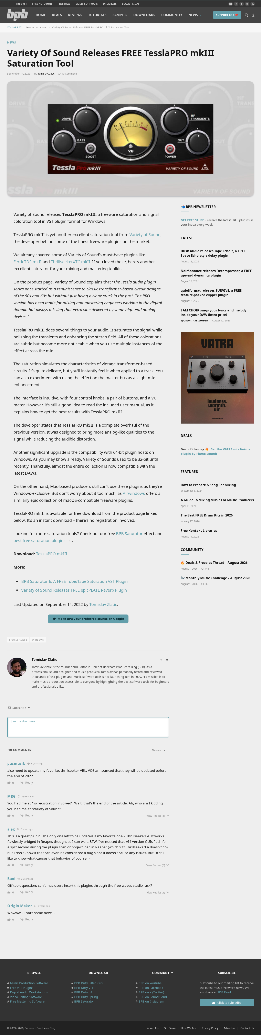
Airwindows (134, 493)
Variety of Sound (144, 234)
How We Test (189, 1028)
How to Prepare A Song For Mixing (208, 485)
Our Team (170, 1028)
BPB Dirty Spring (86, 997)
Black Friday (130, 4)
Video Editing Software (26, 997)
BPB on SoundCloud (152, 997)
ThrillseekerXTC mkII (70, 261)
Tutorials (97, 15)
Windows (38, 639)
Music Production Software (29, 983)
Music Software (86, 4)
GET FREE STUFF (192, 220)
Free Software (18, 639)
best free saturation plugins (39, 540)
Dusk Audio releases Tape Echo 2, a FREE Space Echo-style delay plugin (213, 253)
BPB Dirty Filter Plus (88, 983)
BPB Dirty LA (83, 992)
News (193, 15)
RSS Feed (224, 992)
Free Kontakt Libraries (199, 531)
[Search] (246, 15)
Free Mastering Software (27, 1001)
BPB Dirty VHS (84, 988)
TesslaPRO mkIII (51, 554)
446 (207, 568)
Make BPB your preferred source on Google (91, 619)
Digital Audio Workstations (29, 992)
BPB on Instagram (151, 1001)
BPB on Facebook (150, 988)
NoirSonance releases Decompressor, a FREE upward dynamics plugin (216, 273)
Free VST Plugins (21, 988)
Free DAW (64, 4)
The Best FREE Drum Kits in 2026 (207, 515)
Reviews (75, 15)
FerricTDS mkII (27, 261)
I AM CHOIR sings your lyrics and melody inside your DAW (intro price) (214, 312)
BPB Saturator (129, 533)
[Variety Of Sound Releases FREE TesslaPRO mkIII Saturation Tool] (130, 138)
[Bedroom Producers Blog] (17, 15)
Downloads (144, 15)
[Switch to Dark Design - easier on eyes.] (253, 15)
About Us (152, 1028)
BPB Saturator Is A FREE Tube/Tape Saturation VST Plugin (74, 581)
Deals (57, 15)
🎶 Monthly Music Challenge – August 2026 (215, 578)
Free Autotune (42, 4)
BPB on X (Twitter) (151, 992)
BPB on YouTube (149, 983)
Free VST (21, 4)
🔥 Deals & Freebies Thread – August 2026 (214, 563)
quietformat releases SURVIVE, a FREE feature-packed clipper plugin (211, 292)
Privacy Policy (210, 1028)
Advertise (229, 1028)
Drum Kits (110, 4)
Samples (120, 15)
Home (41, 15)
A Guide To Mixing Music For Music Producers (217, 500)
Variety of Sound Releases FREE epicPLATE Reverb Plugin (74, 590)
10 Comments (69, 73)
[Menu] (9, 4)
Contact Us (247, 1028)
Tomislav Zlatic (46, 73)
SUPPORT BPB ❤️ (227, 15)
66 (206, 584)
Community (171, 15)
